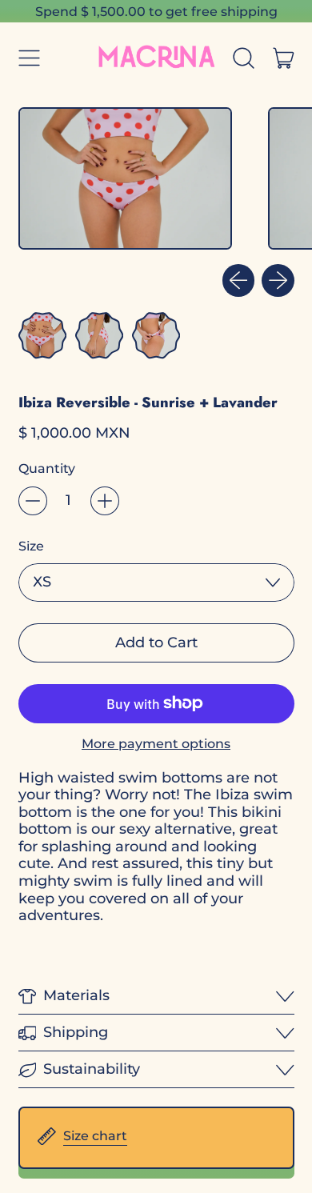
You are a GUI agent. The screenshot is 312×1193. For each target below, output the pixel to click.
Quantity (46, 468)
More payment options (156, 743)
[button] (244, 57)
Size (31, 546)
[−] (32, 500)
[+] (104, 500)
